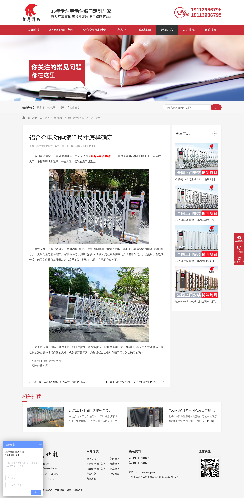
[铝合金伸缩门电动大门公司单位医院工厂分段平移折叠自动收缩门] (196, 282)
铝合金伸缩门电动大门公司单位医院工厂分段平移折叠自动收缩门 (196, 301)
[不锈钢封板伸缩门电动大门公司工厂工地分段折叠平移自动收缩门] (196, 241)
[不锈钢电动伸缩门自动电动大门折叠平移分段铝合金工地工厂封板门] (196, 200)
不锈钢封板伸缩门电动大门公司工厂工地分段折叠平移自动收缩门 (196, 261)
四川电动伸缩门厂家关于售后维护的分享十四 (65, 381)
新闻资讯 (167, 30)
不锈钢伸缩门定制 (61, 30)
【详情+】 (211, 420)
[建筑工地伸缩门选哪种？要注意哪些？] (45, 417)
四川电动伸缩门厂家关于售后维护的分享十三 (137, 381)
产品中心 (123, 30)
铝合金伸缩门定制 (95, 30)
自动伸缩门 (73, 107)
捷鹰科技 (33, 30)
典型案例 (145, 30)
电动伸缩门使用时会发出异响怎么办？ (192, 410)
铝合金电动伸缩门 (53, 360)
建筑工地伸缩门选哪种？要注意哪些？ (93, 410)
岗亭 (62, 107)
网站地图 (114, 473)
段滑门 (40, 107)
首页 (47, 117)
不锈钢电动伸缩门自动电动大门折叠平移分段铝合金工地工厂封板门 (196, 220)
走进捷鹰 (189, 30)
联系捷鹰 (211, 30)
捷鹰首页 (91, 458)
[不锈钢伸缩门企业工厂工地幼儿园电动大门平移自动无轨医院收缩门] (196, 159)
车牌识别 (51, 107)
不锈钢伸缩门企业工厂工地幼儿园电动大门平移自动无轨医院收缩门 (196, 179)
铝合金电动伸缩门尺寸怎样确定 (84, 117)
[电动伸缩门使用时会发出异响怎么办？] (145, 417)
